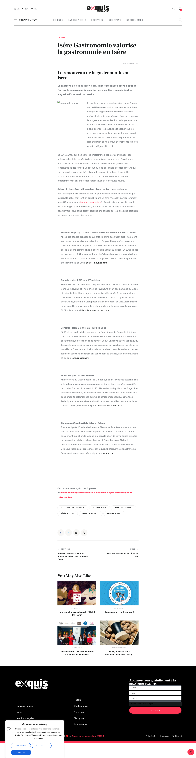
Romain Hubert (114, 514)
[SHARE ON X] (68, 532)
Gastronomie (81, 706)
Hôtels (77, 700)
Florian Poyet (99, 508)
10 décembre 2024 (119, 648)
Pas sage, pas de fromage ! (119, 612)
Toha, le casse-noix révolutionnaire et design (119, 653)
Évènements (80, 724)
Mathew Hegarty (90, 514)
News (19, 712)
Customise (21, 746)
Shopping (61, 37)
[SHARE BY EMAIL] (76, 532)
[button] (84, 532)
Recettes (79, 712)
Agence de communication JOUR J (88, 736)
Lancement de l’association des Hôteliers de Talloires (76, 653)
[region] (34, 739)
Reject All (41, 746)
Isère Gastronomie (123, 508)
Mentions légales (25, 718)
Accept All (21, 752)
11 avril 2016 (119, 608)
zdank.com (108, 453)
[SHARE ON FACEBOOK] (60, 532)
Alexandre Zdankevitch (73, 508)
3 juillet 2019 (76, 608)
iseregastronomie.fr (90, 202)
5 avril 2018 (77, 648)
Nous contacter (25, 706)
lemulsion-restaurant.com (95, 310)
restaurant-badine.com (109, 405)
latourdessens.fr (80, 358)
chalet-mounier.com (96, 262)
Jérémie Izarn (67, 514)
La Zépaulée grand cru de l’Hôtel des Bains (77, 614)
